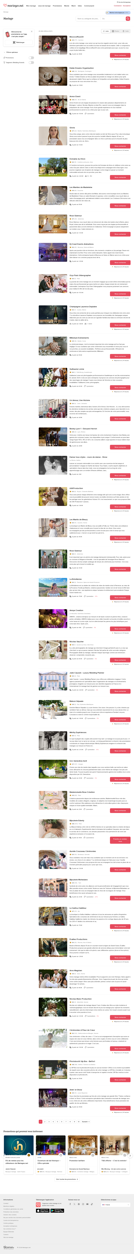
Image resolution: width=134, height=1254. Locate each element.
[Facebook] (70, 1204)
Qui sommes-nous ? (9, 1229)
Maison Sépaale (76, 701)
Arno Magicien (76, 970)
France (108, 1205)
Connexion (118, 6)
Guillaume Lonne (77, 369)
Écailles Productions (78, 939)
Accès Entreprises (125, 2)
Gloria (72, 128)
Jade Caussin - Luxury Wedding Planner (87, 673)
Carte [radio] (127, 31)
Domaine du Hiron (77, 159)
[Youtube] (87, 1204)
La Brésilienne (76, 579)
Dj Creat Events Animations (82, 244)
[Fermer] (31, 31)
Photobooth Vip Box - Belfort (82, 1061)
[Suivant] (130, 1156)
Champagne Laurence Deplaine (83, 306)
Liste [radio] (107, 31)
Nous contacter (120, 55)
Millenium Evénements (79, 338)
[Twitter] (74, 1204)
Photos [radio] (117, 31)
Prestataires (57, 6)
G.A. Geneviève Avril (78, 761)
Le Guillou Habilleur (78, 908)
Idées (80, 6)
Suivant (85, 1122)
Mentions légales (8, 1206)
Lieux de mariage (44, 6)
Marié (74, 6)
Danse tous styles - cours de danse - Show (88, 457)
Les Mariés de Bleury (79, 519)
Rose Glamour (76, 216)
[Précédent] (4, 1156)
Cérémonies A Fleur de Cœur (82, 1030)
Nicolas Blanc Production (81, 999)
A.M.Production (76, 488)
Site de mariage (8, 1237)
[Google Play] (57, 1212)
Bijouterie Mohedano (79, 880)
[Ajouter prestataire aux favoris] (64, 38)
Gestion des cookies (9, 1215)
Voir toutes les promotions (66, 1179)
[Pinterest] (79, 1204)
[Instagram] (83, 1204)
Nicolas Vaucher (77, 641)
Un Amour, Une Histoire (80, 400)
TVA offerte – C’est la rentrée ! (114, 1161)
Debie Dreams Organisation (82, 68)
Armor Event (75, 96)
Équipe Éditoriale (8, 1232)
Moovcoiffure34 (76, 37)
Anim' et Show (76, 1090)
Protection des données (11, 1212)
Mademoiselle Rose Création (82, 792)
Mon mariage (31, 6)
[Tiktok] (91, 1204)
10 (78, 1122)
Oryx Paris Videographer (80, 275)
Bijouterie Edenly (77, 820)
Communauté (89, 6)
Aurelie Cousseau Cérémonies (83, 851)
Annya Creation (76, 610)
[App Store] (43, 1212)
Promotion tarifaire (77, 1161)
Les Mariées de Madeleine (81, 187)
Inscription (127, 6)
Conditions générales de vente (13, 1209)
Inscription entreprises (10, 1226)
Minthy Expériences (78, 732)
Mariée (66, 6)
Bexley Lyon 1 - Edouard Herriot (83, 429)
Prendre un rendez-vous (120, 840)
